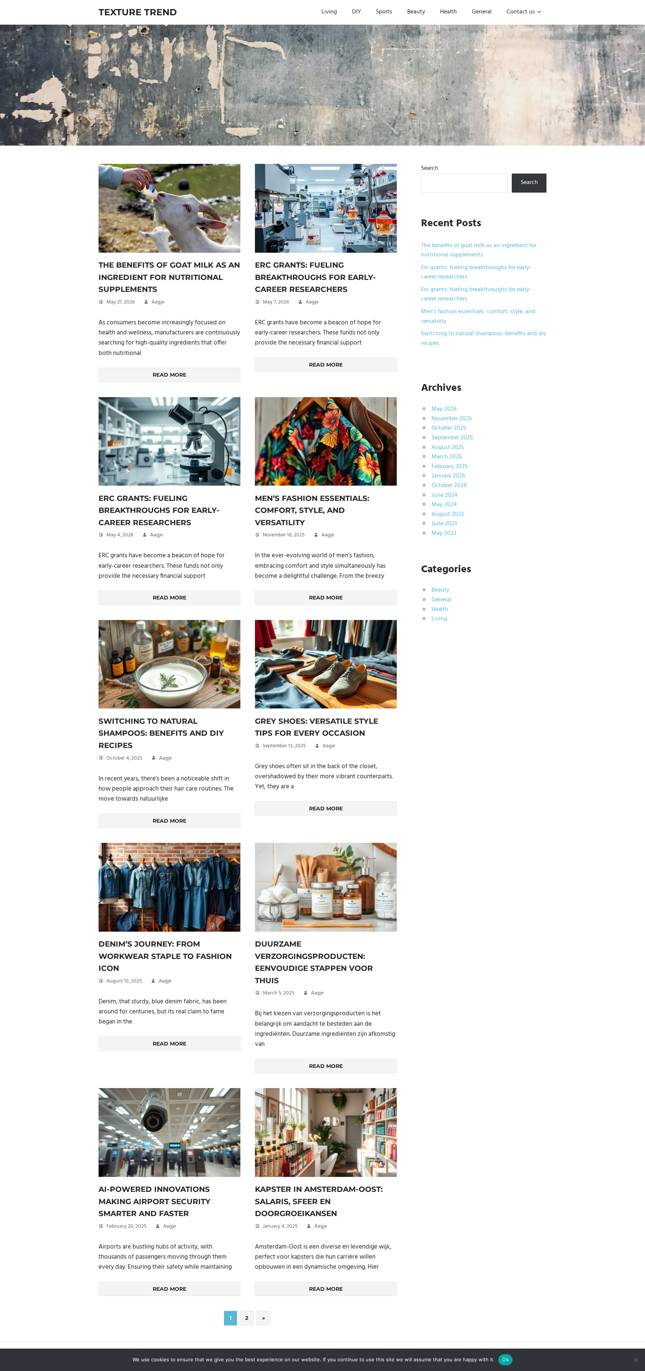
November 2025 (451, 419)
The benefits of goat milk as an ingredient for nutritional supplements (169, 277)
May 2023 (443, 533)
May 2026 (444, 409)
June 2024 (444, 495)
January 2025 (448, 476)
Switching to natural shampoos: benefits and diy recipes (161, 733)
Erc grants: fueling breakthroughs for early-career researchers (315, 277)
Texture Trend (138, 12)
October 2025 (448, 428)
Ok (505, 1359)
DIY (356, 12)
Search (429, 168)
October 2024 (449, 485)
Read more (169, 374)
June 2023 (444, 524)
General (482, 12)
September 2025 (452, 438)
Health (448, 12)
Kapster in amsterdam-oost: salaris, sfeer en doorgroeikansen (319, 1201)
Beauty (416, 12)
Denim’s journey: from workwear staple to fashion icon (165, 956)
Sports (384, 12)
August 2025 (447, 447)
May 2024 (444, 505)
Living (329, 12)
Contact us (521, 12)
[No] (635, 1360)
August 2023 (447, 514)
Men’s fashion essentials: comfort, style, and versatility (312, 510)
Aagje (158, 302)
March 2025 (446, 457)
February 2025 (449, 466)
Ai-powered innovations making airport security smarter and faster (155, 1201)
